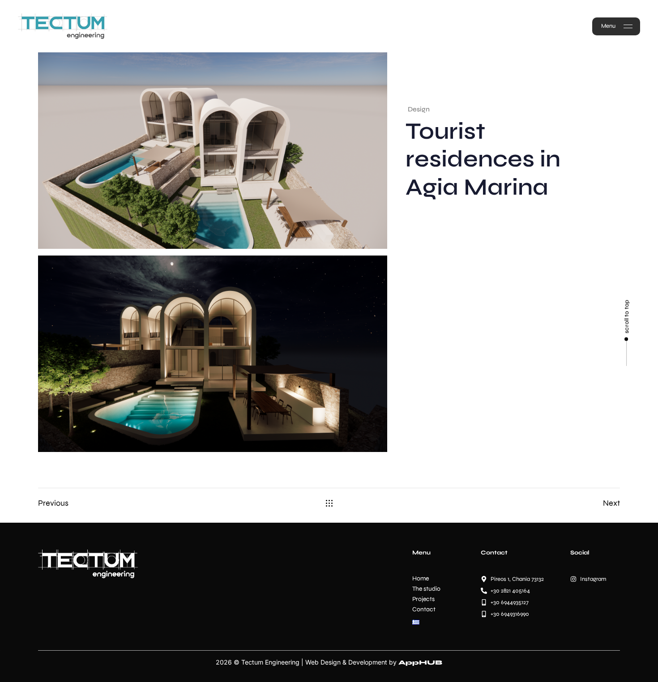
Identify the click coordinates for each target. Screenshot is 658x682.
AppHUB (420, 662)
